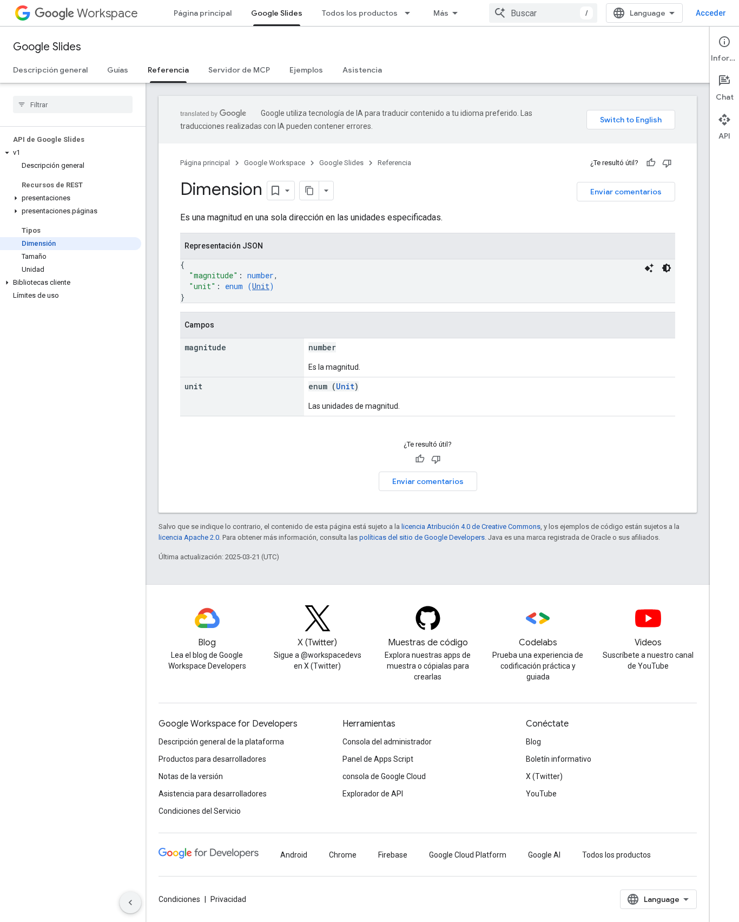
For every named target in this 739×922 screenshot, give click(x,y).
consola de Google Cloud (384, 776)
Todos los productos (360, 13)
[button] (70, 152)
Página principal (203, 13)
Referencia (168, 70)
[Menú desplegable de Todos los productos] (411, 13)
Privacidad (228, 899)
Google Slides (276, 13)
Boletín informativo (558, 759)
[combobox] (543, 13)
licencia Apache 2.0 (189, 537)
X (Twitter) (544, 776)
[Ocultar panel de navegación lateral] (130, 902)
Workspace (107, 13)
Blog (533, 741)
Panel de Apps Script (377, 759)
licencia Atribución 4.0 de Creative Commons (470, 526)
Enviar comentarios (626, 192)
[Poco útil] (667, 163)
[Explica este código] (649, 268)
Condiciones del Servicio (200, 811)
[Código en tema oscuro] (666, 268)
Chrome (343, 855)
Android (293, 855)
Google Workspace (274, 163)
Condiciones (179, 899)
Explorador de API (372, 793)
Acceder (711, 13)
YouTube (541, 793)
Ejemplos (306, 70)
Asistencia (362, 70)
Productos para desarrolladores (212, 759)
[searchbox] (73, 104)
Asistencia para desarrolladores (213, 793)
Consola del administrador (387, 741)
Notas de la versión (191, 776)
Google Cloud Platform (467, 855)
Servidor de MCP (239, 70)
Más (440, 13)
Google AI (544, 855)
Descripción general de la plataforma (221, 741)
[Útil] (651, 163)
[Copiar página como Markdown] (309, 190)
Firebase (392, 855)
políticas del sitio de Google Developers (422, 537)
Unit (260, 286)
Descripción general (50, 70)
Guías (117, 70)
